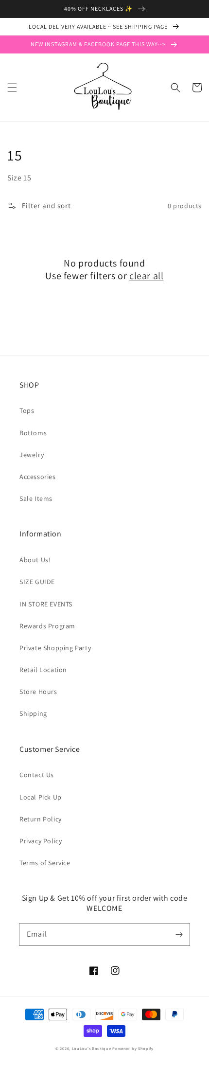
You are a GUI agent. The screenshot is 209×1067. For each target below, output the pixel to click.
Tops (26, 410)
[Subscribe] (179, 934)
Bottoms (33, 432)
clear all (146, 275)
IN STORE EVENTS (45, 604)
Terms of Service (44, 862)
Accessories (37, 476)
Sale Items (35, 498)
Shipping (33, 713)
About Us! (35, 559)
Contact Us (36, 774)
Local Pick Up (40, 797)
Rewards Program (47, 626)
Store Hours (38, 691)
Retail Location (43, 669)
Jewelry (31, 454)
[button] (12, 87)
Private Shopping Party (55, 647)
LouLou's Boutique (91, 1048)
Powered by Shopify (133, 1048)
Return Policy (40, 819)
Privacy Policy (40, 840)
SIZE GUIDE (37, 581)
